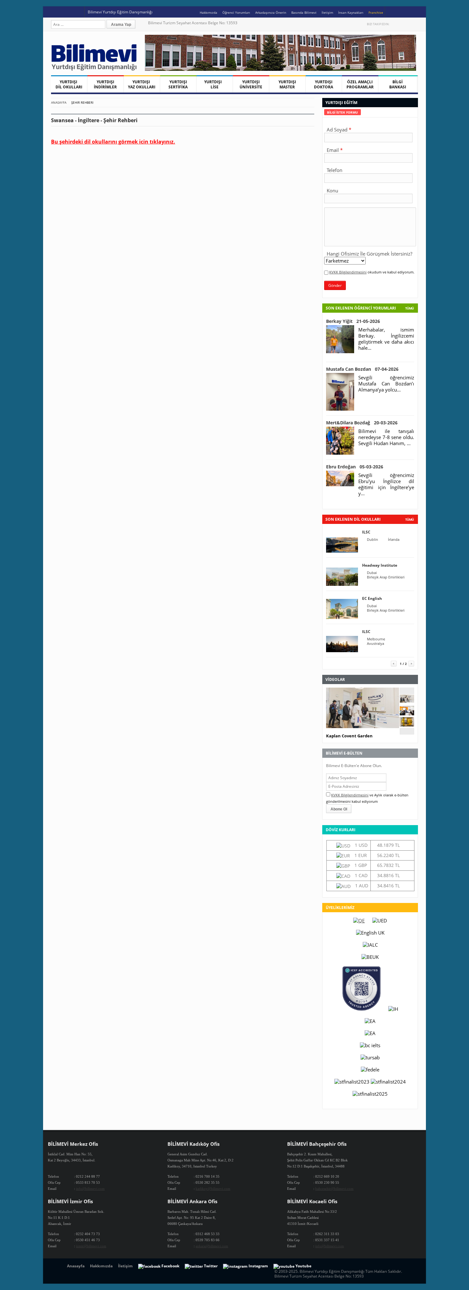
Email (333, 150)
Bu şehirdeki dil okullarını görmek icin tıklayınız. (113, 141)
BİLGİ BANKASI (397, 84)
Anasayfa (58, 102)
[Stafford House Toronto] (407, 724)
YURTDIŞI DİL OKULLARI (69, 84)
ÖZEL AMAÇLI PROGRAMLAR (360, 84)
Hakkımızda (208, 12)
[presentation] (342, 112)
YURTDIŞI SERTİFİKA (178, 84)
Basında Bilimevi (303, 12)
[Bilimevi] (97, 69)
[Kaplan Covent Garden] (407, 700)
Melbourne (376, 639)
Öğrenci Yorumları (236, 12)
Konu (332, 190)
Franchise (375, 12)
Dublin (372, 539)
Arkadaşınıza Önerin (270, 12)
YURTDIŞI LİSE (214, 84)
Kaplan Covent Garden (349, 736)
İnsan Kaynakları (350, 12)
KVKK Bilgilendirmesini (348, 272)
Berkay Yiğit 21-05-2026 (353, 321)
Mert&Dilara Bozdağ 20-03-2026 (362, 423)
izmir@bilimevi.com (91, 1246)
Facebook (401, 24)
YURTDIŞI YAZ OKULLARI (141, 84)
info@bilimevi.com (90, 1188)
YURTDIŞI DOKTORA (323, 84)
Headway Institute (379, 565)
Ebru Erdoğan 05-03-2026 (354, 467)
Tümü (409, 308)
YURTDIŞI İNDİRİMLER (105, 84)
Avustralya (375, 643)
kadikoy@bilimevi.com (213, 1188)
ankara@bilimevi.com (212, 1246)
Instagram (415, 24)
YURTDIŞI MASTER (287, 84)
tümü (409, 519)
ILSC (366, 532)
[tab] (342, 112)
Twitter (395, 24)
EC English (372, 598)
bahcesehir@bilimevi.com (334, 1188)
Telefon (334, 170)
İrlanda (393, 539)
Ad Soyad (337, 129)
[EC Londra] (407, 713)
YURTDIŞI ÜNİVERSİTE (251, 84)
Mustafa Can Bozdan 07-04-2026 (362, 369)
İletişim (327, 12)
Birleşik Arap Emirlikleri (386, 577)
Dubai (372, 572)
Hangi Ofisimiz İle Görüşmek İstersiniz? (369, 253)
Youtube (408, 24)
